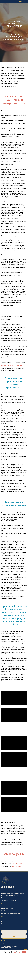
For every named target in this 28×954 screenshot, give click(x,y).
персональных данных (17, 952)
